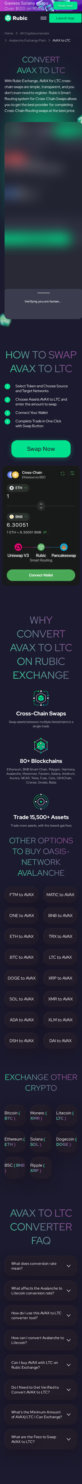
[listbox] (41, 5)
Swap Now (41, 449)
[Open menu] (43, 18)
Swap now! (65, 6)
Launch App (65, 18)
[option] (41, 5)
